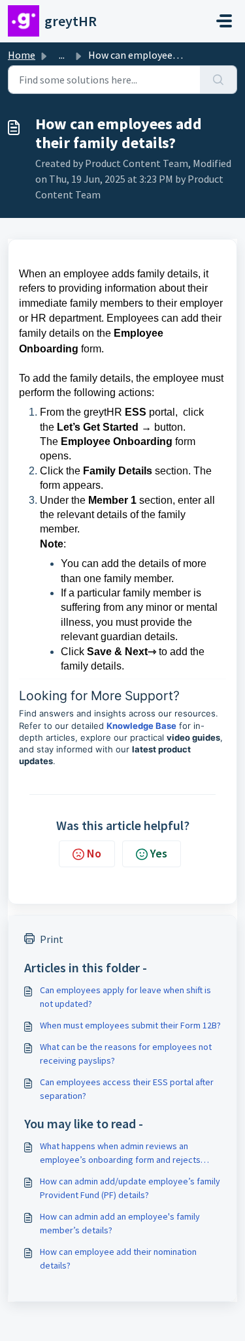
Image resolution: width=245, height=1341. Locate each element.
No (94, 853)
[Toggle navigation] (224, 21)
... (62, 54)
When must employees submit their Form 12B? (130, 1025)
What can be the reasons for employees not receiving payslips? (126, 1053)
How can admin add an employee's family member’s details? (120, 1223)
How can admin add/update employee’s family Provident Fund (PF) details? (130, 1188)
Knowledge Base (141, 725)
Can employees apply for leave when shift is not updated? (125, 997)
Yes (158, 853)
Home (21, 54)
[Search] (218, 79)
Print (51, 939)
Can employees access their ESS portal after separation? (127, 1089)
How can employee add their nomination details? (118, 1258)
